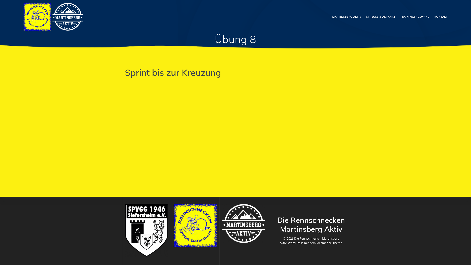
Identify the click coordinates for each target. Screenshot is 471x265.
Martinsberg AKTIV (346, 16)
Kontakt (441, 16)
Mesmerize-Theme (329, 243)
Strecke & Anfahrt (380, 16)
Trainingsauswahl (414, 16)
